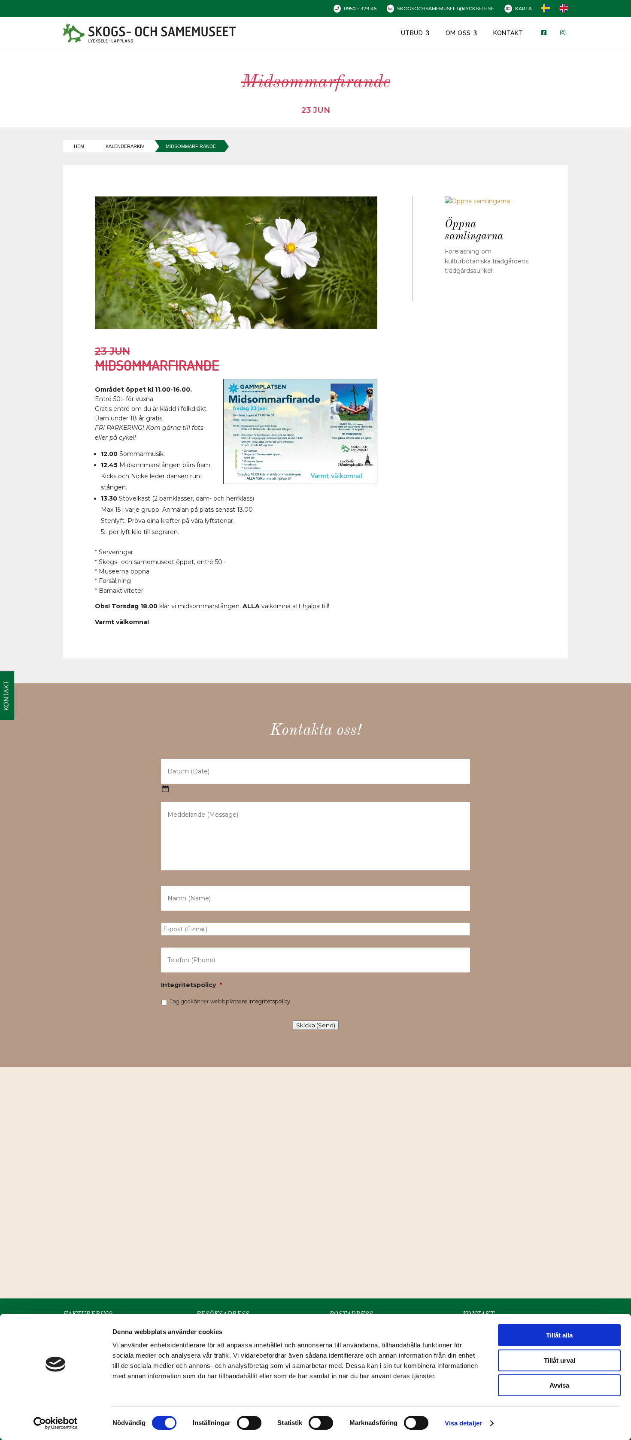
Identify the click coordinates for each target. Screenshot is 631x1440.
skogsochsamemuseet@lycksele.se (445, 9)
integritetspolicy (269, 1001)
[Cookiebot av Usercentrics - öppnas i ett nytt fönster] (55, 1423)
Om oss (458, 33)
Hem (79, 146)
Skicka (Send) (315, 1025)
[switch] (249, 1423)
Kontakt (508, 33)
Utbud (412, 33)
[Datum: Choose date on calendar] (165, 789)
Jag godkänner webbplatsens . (230, 1001)
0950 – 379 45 (360, 9)
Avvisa (559, 1385)
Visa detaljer (463, 1423)
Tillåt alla (559, 1335)
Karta (523, 9)
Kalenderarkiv (125, 146)
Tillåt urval (559, 1360)
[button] (318, 1173)
